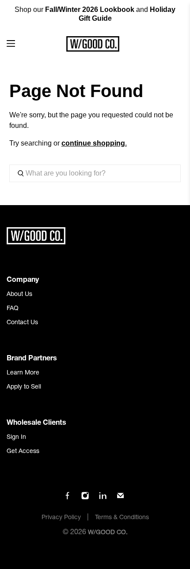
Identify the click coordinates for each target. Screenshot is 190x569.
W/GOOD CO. (108, 533)
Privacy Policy (61, 518)
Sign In (16, 437)
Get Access (23, 452)
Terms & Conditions (122, 518)
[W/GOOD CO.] (92, 44)
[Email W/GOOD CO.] (120, 498)
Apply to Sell (24, 387)
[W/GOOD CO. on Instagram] (85, 498)
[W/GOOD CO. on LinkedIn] (103, 498)
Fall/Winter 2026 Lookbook (89, 9)
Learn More (23, 373)
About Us (19, 295)
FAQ (13, 309)
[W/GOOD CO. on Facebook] (67, 498)
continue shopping (93, 143)
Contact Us (22, 323)
